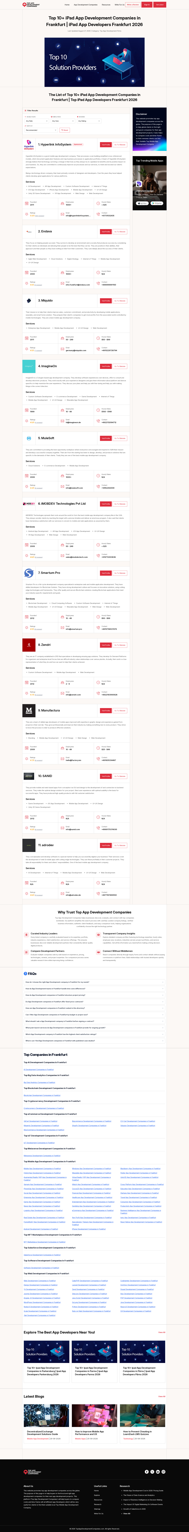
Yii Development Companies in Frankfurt (39, 1289)
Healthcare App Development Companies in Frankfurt (92, 1197)
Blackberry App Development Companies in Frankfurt (140, 1169)
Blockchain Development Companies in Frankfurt (42, 1095)
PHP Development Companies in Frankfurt (136, 1298)
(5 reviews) (38, 285)
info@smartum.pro (74, 629)
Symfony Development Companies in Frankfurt (138, 1285)
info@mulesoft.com (74, 488)
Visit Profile (106, 145)
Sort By (29, 126)
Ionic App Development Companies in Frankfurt (138, 1218)
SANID (47, 776)
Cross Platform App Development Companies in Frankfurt (142, 1184)
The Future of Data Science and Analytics (139, 1495)
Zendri (45, 645)
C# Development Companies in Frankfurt (135, 1311)
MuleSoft (47, 438)
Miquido (47, 300)
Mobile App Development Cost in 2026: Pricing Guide (143, 1491)
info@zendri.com (73, 695)
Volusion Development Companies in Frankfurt (137, 1126)
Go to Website (120, 145)
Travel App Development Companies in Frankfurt (138, 1197)
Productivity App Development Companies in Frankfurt (140, 1206)
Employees (57, 117)
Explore (97, 1495)
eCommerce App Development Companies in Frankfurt (93, 1210)
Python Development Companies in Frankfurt (89, 1307)
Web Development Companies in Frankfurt (40, 1281)
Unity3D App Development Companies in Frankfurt (139, 1177)
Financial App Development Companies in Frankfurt (91, 1193)
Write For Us (119, 5)
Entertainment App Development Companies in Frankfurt (93, 1202)
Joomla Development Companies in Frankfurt (41, 1294)
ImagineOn (49, 366)
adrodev (48, 845)
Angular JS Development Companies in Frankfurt (42, 1298)
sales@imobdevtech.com (77, 557)
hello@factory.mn (73, 760)
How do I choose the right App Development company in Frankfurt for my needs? (57, 982)
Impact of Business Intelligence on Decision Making (142, 1500)
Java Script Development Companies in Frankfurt (90, 1298)
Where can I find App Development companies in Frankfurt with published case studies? (60, 1041)
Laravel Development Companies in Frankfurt (89, 1285)
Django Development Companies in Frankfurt (40, 1285)
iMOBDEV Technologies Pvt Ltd (63, 503)
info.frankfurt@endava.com (78, 285)
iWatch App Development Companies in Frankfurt (90, 1184)
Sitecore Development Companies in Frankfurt (89, 1294)
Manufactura (50, 710)
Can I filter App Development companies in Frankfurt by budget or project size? (57, 1015)
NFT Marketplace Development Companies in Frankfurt (44, 1242)
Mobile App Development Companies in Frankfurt (42, 1169)
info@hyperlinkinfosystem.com (78, 216)
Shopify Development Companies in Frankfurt (89, 1126)
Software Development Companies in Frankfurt (41, 1268)
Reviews (82, 117)
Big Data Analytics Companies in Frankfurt (39, 1082)
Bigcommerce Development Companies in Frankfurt (91, 1121)
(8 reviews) (39, 557)
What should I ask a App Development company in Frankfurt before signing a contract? (60, 1021)
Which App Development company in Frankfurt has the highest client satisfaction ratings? (61, 1034)
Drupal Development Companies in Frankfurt (137, 1289)
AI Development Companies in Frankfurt (39, 1070)
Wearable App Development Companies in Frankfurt (91, 1173)
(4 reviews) (38, 422)
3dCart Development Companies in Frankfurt (40, 1121)
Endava (46, 231)
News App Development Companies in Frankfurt (42, 1206)
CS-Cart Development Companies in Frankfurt (137, 1121)
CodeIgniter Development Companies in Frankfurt (139, 1281)
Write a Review (133, 5)
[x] (152, 1472)
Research (97, 1504)
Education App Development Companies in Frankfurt (140, 1189)
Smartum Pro (50, 573)
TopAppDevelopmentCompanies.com (90, 1529)
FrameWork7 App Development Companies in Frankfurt (44, 1222)
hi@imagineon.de (73, 422)
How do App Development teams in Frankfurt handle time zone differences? (55, 989)
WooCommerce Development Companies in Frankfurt (44, 1130)
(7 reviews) (38, 350)
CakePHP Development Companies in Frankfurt (90, 1281)
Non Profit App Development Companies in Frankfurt (92, 1218)
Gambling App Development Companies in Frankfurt (91, 1206)
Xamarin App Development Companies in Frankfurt (43, 1184)
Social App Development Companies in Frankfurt (42, 1193)
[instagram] (163, 1472)
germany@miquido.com (76, 350)
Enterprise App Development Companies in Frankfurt (43, 1197)
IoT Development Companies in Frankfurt (39, 1143)
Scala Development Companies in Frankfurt (40, 1311)
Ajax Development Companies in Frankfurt (136, 1294)
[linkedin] (158, 1472)
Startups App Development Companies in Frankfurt (139, 1193)
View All (161, 1332)
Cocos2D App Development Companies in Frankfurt (91, 1189)
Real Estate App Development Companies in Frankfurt (44, 1218)
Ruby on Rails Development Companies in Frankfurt (91, 1311)
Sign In (147, 5)
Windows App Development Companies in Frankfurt (91, 1169)
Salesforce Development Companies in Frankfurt (42, 1255)
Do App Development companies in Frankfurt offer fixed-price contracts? (54, 1002)
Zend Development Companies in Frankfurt (88, 1289)
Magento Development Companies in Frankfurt (41, 1126)
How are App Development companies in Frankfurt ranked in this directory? (55, 1008)
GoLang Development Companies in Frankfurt (89, 1302)
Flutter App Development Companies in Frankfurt (138, 1173)
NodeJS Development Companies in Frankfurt (41, 1307)
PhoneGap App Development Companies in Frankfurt (44, 1189)
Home (67, 5)
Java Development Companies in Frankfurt (136, 1302)
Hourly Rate (31, 117)
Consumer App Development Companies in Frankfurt (140, 1202)
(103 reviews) (39, 216)
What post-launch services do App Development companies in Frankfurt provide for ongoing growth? (65, 1028)
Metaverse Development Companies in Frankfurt (42, 1156)
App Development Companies (85, 5)
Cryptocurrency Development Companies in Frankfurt (44, 1108)
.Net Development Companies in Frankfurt (39, 1315)
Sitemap (97, 1509)
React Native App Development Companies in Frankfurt (141, 1222)
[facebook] (147, 1472)
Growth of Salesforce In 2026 (134, 1509)
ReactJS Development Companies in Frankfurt (137, 1307)
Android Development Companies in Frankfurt (41, 1229)
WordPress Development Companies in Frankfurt (42, 1302)
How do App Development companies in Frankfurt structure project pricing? (55, 995)
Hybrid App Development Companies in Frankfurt (42, 1173)
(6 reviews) (38, 488)
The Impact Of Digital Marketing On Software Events (143, 1504)
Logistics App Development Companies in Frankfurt (43, 1210)
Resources (106, 5)
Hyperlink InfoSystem (56, 144)
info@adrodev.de (73, 895)
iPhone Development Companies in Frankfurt (89, 1229)
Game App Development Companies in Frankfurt (42, 1202)
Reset (66, 130)
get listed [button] (159, 5)
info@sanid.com (73, 829)
